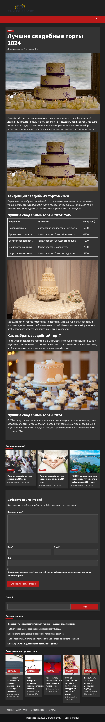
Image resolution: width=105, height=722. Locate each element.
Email (57, 547)
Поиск (9, 596)
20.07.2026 (12, 697)
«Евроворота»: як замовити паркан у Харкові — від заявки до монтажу (41, 624)
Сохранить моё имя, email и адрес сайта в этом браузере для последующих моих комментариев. (49, 574)
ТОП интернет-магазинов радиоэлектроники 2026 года (34, 629)
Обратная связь (39, 709)
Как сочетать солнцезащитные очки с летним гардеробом (35, 634)
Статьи (10, 31)
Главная (10, 709)
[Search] (96, 19)
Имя (10, 547)
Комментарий (15, 512)
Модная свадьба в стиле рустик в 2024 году (19, 477)
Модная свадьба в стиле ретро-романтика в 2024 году (51, 479)
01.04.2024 (30, 49)
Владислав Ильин (16, 49)
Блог (18, 709)
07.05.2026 (70, 699)
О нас (26, 709)
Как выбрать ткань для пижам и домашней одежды (32, 644)
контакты (74, 718)
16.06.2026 (31, 694)
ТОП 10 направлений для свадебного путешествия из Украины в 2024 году (84, 479)
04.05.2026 (89, 694)
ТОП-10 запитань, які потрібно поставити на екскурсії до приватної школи (43, 639)
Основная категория (12, 670)
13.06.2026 (51, 691)
